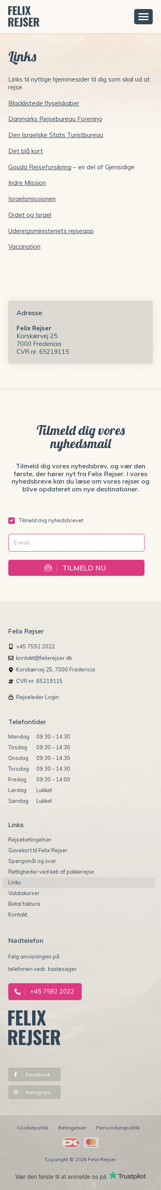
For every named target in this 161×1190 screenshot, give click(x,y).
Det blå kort (25, 151)
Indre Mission (27, 183)
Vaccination (24, 246)
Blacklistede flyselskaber (43, 103)
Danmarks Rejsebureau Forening (55, 119)
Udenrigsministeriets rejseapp (51, 231)
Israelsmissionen (32, 199)
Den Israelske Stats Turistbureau (55, 135)
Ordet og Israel (29, 215)
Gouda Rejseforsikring (39, 167)
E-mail (20, 541)
